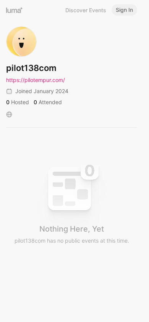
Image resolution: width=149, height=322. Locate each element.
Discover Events (85, 10)
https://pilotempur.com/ (35, 80)
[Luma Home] (14, 10)
